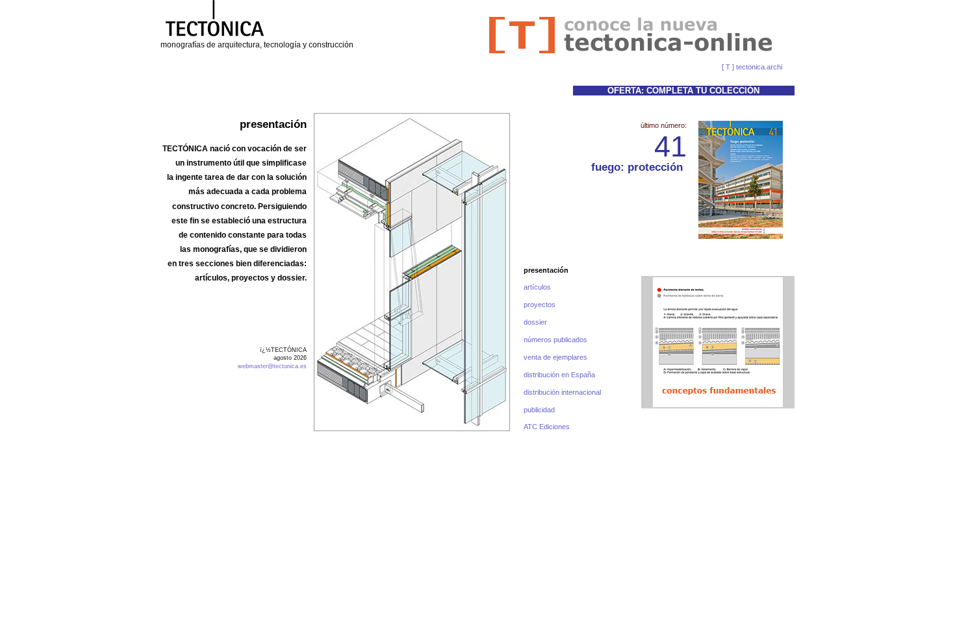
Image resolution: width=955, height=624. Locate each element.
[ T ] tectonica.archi (752, 67)
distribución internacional (562, 392)
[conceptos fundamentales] (718, 404)
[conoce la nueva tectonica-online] (631, 52)
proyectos (539, 304)
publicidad (539, 410)
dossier (535, 322)
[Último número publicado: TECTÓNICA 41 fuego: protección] (740, 180)
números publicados (555, 339)
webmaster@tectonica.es (272, 366)
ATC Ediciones (547, 427)
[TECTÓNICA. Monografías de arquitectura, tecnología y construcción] (214, 37)
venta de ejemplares (555, 357)
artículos (537, 287)
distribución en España (559, 375)
